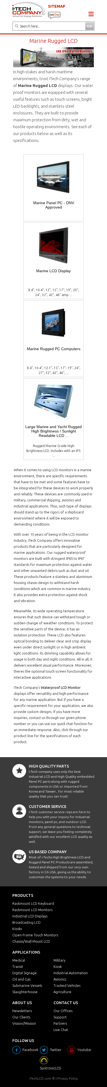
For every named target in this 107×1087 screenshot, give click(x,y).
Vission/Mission (24, 1023)
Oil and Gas (21, 979)
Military (59, 960)
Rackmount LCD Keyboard (33, 903)
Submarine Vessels (27, 985)
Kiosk (58, 966)
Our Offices (63, 1011)
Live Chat (61, 1030)
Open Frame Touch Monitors (35, 935)
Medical (18, 960)
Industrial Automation (71, 973)
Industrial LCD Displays (29, 916)
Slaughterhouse (25, 992)
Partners (60, 1023)
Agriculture (62, 992)
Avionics (60, 979)
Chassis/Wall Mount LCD (31, 941)
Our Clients (21, 1017)
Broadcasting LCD (26, 922)
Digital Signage (24, 973)
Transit (17, 966)
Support (60, 1017)
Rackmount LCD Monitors (32, 910)
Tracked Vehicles (67, 985)
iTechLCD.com (40, 1078)
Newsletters (22, 1011)
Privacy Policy (67, 1078)
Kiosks (17, 929)
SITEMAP (56, 6)
